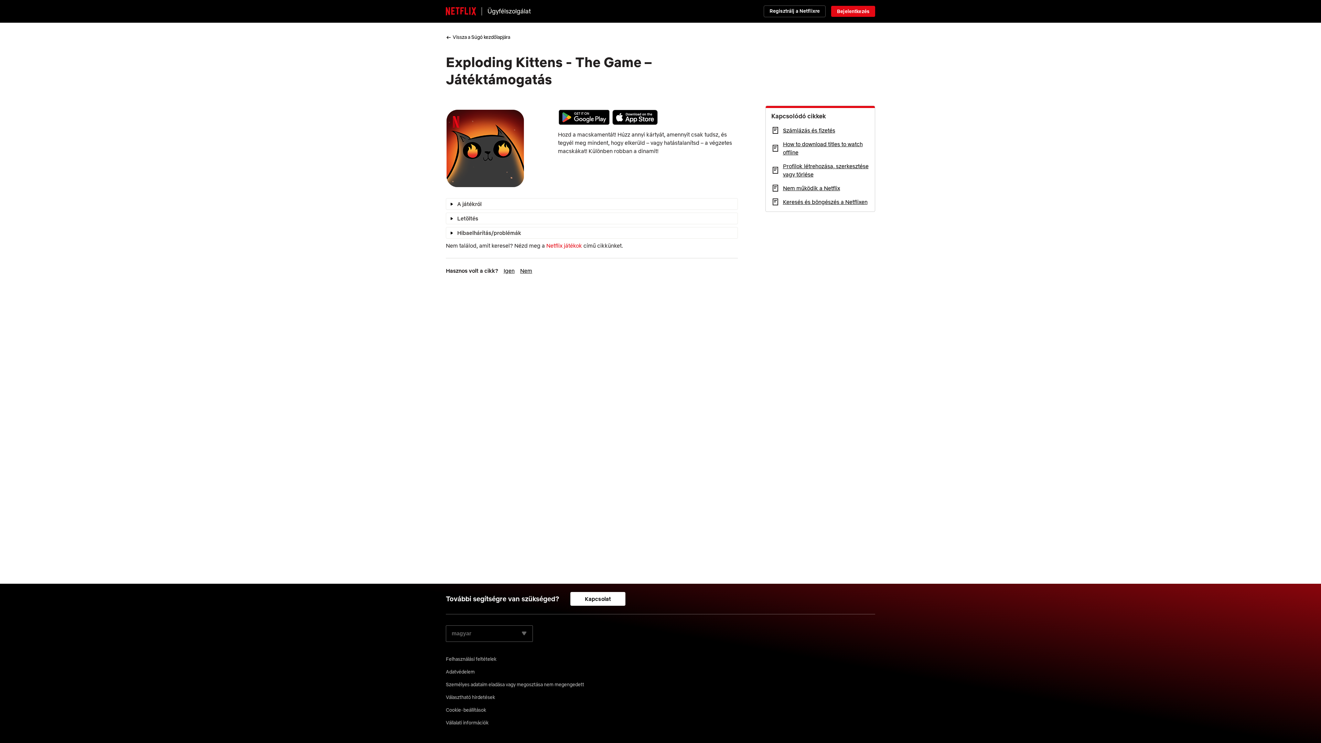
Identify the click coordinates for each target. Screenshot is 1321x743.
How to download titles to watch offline (823, 148)
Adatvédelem (460, 672)
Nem (526, 270)
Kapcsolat (598, 598)
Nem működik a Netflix (811, 188)
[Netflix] (461, 11)
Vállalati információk (467, 723)
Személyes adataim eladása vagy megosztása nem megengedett (515, 684)
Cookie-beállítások (466, 710)
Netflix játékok (564, 245)
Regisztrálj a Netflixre (795, 11)
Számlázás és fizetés (809, 130)
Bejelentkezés (853, 11)
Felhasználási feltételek (471, 659)
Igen (509, 270)
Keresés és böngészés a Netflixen (825, 201)
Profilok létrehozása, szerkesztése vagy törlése (826, 170)
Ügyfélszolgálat (509, 11)
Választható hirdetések (470, 697)
